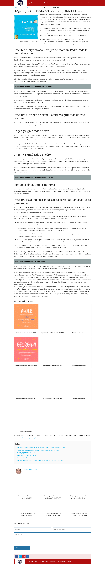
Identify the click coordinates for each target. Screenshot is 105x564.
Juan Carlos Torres (30, 470)
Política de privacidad (41, 561)
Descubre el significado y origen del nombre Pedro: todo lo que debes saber (41, 448)
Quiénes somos (60, 561)
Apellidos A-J (33, 3)
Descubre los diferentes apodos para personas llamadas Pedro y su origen (41, 460)
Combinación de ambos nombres (27, 458)
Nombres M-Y (70, 3)
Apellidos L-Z (45, 3)
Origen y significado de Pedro (26, 455)
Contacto (52, 561)
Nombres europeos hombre (81, 480)
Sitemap (69, 561)
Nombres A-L (58, 3)
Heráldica (82, 3)
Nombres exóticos (20, 480)
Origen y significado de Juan (26, 453)
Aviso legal (30, 561)
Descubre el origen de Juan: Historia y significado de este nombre (38, 450)
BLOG (89, 3)
